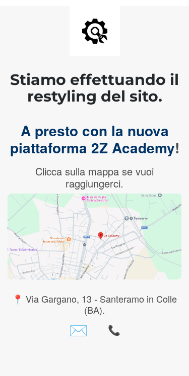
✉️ (78, 330)
